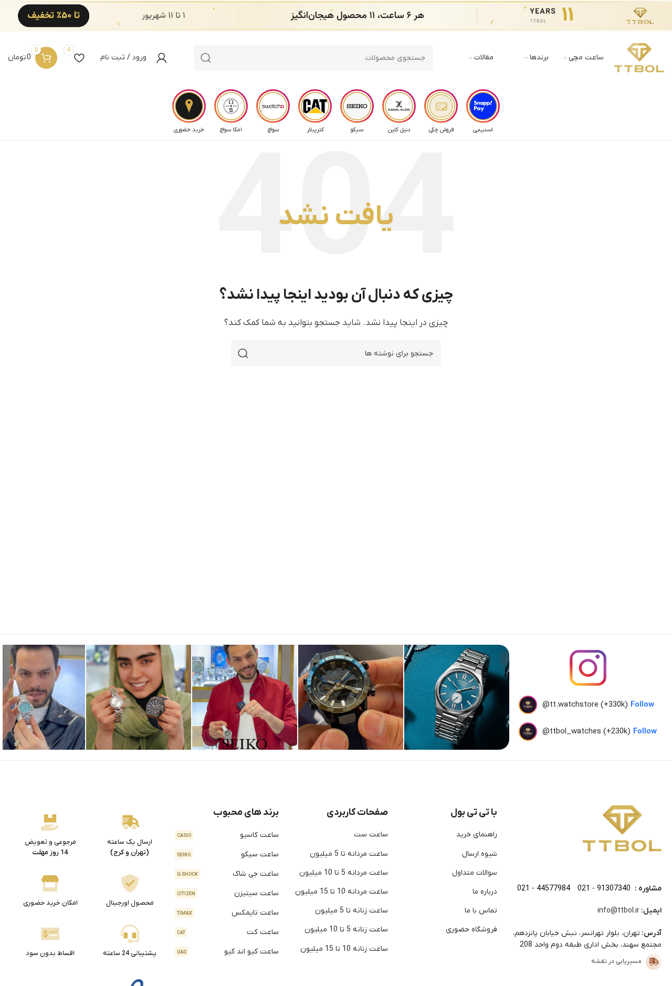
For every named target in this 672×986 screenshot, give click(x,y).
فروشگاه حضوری (471, 930)
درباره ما (484, 892)
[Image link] (622, 828)
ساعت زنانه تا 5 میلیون (351, 911)
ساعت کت (228, 932)
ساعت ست (371, 835)
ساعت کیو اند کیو (228, 952)
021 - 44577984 (543, 889)
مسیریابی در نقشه (616, 961)
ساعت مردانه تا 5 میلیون (349, 854)
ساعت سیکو (228, 854)
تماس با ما (481, 911)
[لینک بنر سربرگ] (352, 16)
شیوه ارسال (479, 854)
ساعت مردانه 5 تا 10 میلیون (343, 873)
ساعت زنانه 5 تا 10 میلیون (346, 930)
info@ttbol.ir (618, 911)
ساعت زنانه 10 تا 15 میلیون (344, 949)
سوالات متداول (474, 873)
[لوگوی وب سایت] (639, 57)
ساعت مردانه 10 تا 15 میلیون (341, 892)
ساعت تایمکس (228, 913)
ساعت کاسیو (228, 835)
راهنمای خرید (476, 835)
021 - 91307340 (604, 889)
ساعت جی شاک (228, 874)
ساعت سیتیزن (228, 893)
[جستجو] (206, 58)
